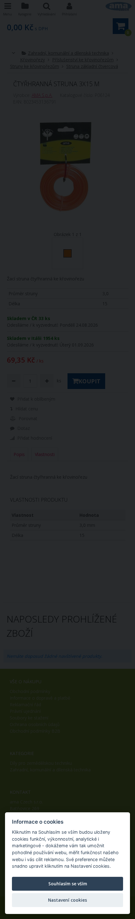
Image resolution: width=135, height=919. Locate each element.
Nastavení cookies (67, 900)
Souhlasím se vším (67, 884)
